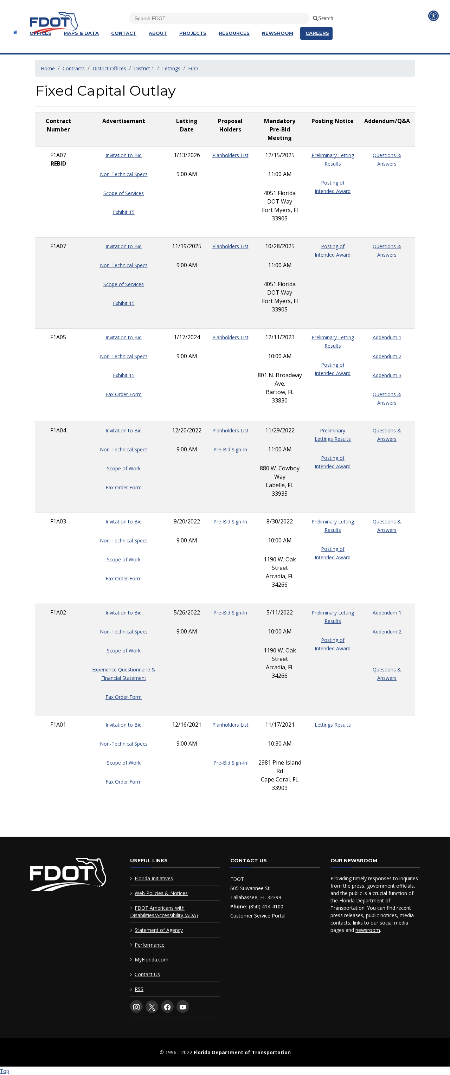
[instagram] (136, 1006)
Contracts (74, 68)
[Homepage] (14, 32)
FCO (193, 68)
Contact (123, 33)
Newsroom (277, 33)
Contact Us (147, 974)
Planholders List (230, 155)
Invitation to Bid (123, 155)
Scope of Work (124, 468)
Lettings (171, 68)
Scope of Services (123, 193)
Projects (192, 33)
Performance (150, 944)
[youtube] (182, 1006)
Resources (234, 33)
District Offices (109, 68)
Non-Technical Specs (124, 174)
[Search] (314, 16)
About (158, 33)
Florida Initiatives (154, 878)
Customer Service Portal (257, 915)
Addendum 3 (387, 375)
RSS (139, 989)
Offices (40, 33)
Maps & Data (81, 33)
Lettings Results (333, 724)
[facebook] (167, 1006)
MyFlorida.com (151, 959)
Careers (317, 33)
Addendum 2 (387, 356)
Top (4, 1071)
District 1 (144, 68)
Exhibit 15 (124, 212)
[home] (68, 876)
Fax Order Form (123, 394)
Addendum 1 (387, 337)
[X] (152, 1006)
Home (48, 68)
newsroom (367, 930)
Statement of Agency (159, 930)
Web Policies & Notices (161, 893)
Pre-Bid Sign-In (230, 449)
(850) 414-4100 (266, 906)
